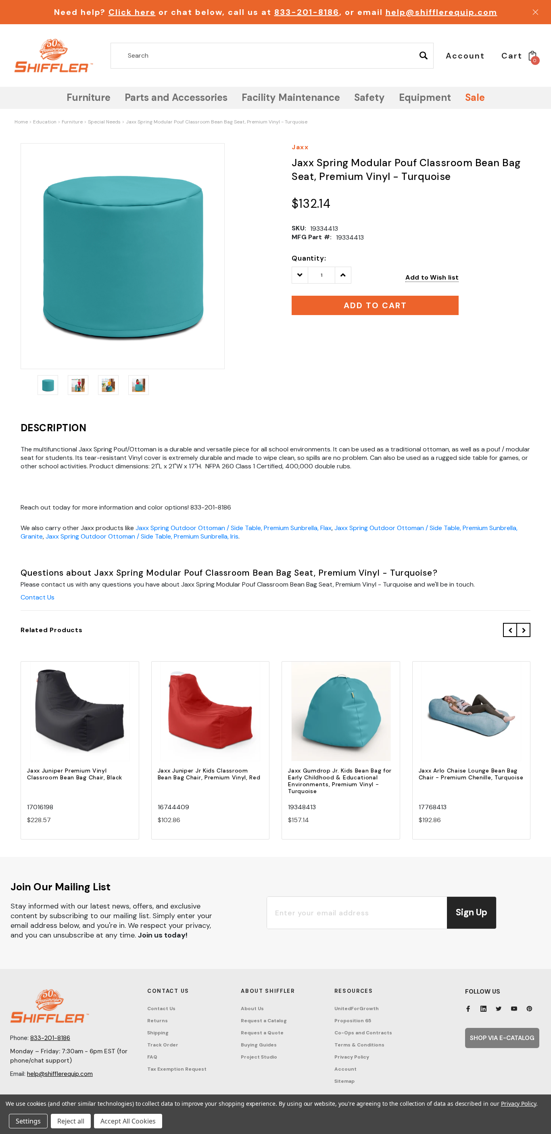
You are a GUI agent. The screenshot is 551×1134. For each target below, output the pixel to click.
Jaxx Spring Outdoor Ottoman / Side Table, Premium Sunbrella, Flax (234, 528)
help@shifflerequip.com (441, 12)
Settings (28, 1121)
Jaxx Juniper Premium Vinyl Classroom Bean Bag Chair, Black (74, 774)
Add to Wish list (432, 277)
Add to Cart (79, 718)
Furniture (72, 122)
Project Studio (259, 1057)
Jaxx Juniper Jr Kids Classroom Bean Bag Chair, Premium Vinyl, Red (209, 774)
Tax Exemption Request (177, 1069)
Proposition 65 (352, 1020)
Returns (157, 1020)
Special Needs (104, 122)
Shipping (158, 1033)
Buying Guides (259, 1045)
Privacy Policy (351, 1057)
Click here (132, 12)
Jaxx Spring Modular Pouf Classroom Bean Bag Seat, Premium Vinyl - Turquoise (216, 122)
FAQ (152, 1057)
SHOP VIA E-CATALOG (502, 1038)
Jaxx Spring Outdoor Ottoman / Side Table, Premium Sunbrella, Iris (142, 536)
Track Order (162, 1045)
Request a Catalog (264, 1020)
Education (44, 122)
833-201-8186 (306, 12)
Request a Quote (262, 1033)
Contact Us (37, 597)
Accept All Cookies (128, 1121)
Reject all (70, 1121)
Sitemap (344, 1081)
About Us (252, 1008)
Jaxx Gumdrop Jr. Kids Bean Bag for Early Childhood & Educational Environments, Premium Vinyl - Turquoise (340, 780)
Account (345, 1069)
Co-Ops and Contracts (363, 1033)
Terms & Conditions (359, 1045)
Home (21, 122)
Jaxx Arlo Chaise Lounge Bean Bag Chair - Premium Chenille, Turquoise (471, 774)
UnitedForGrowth (356, 1008)
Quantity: (309, 258)
